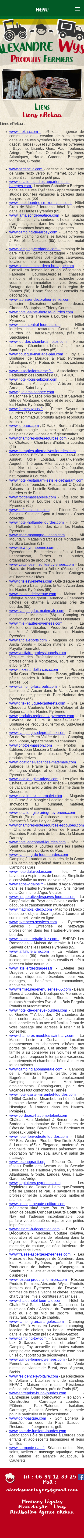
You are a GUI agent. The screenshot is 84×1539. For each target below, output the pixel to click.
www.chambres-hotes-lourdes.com (37, 438)
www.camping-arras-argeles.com (36, 1322)
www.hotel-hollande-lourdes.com (36, 522)
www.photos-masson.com (30, 745)
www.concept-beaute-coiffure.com (37, 1204)
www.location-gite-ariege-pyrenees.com (42, 813)
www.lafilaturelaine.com (29, 951)
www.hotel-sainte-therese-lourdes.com (41, 312)
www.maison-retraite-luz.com (34, 939)
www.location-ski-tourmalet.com (35, 796)
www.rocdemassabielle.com (32, 497)
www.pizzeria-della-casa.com (33, 670)
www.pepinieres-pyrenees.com (34, 1183)
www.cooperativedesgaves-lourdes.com (42, 897)
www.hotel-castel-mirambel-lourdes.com (42, 1094)
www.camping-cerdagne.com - (35, 249)
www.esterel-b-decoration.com (34, 1229)
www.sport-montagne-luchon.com (37, 535)
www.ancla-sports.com (28, 640)
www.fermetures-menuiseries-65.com (40, 989)
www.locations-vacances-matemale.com (42, 762)
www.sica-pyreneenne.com (31, 548)
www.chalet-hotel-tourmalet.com (35, 1301)
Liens (60, 1506)
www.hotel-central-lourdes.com (34, 325)
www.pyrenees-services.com (33, 922)
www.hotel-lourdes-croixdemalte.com (40, 203)
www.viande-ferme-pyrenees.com (37, 1359)
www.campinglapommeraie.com (35, 1069)
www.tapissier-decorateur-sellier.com (39, 299)
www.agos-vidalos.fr (26, 884)
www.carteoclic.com (26, 169)
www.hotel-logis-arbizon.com (33, 379)
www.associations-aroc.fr (31, 371)
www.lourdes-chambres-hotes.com (37, 342)
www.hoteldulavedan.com (30, 871)
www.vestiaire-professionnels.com (37, 653)
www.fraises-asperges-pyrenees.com (39, 1254)
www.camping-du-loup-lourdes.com (38, 855)
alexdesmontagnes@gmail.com (42, 1489)
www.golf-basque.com (27, 1418)
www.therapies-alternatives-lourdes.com (42, 451)
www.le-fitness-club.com (29, 510)
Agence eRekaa (56, 1512)
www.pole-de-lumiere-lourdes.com (37, 1431)
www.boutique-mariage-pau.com (36, 354)
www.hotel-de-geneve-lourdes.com (38, 1010)
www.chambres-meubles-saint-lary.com (41, 1036)
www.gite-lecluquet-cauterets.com (37, 703)
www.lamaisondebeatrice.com (35, 215)
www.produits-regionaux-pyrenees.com (41, 716)
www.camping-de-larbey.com (34, 232)
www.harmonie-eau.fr (27, 1448)
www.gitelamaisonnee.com (31, 392)
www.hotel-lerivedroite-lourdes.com (38, 1136)
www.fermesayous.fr (26, 409)
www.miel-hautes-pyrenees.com (35, 623)
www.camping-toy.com (27, 1338)
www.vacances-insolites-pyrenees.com (41, 564)
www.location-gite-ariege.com (33, 779)
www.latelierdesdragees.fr (32, 968)
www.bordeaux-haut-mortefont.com (38, 1115)
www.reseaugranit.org (27, 1162)
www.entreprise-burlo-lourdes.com (37, 1393)
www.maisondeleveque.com (32, 594)
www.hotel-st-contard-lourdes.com (37, 842)
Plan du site (32, 1506)
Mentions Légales (42, 1501)
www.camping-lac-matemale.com (36, 611)
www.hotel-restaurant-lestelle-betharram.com (46, 480)
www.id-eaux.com (24, 426)
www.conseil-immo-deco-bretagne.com (41, 266)
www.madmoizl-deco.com (30, 909)
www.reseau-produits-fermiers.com (38, 1279)
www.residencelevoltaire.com (33, 1376)
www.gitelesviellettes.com (30, 581)
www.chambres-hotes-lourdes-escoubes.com (46, 825)
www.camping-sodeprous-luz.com (37, 733)
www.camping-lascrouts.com (33, 686)
